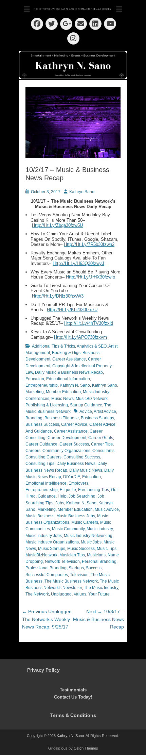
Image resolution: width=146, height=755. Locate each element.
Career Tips (102, 444)
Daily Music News (85, 470)
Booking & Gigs (66, 352)
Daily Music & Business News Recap (69, 372)
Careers (32, 450)
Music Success (81, 548)
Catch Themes (86, 748)
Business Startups (97, 418)
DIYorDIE (71, 476)
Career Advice (74, 424)
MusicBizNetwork (92, 398)
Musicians (96, 555)
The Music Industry (101, 587)
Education (34, 378)
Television (79, 574)
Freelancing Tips (93, 489)
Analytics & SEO (92, 346)
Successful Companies (46, 574)
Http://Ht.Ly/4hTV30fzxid (88, 323)
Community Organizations (66, 450)
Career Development (67, 437)
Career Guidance (41, 444)
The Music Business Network (71, 581)
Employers (78, 483)
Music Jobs (91, 542)
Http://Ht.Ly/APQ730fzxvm (80, 337)
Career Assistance (69, 359)
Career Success (74, 444)
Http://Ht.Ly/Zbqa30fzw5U (57, 225)
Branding (33, 418)
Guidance (47, 496)
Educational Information (68, 378)
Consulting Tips (39, 463)
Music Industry (100, 528)
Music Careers (84, 522)
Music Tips (106, 548)
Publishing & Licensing (46, 405)
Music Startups (51, 548)
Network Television (62, 561)
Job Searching (82, 496)
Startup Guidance (86, 405)
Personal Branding (99, 561)
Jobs (59, 503)
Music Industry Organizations (52, 542)
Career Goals (100, 437)
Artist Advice (105, 411)
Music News (62, 398)
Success (94, 568)
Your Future (99, 594)
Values (80, 594)
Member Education (63, 391)
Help (62, 496)
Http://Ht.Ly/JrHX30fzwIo (90, 277)
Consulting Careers (43, 457)
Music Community (68, 528)
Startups (76, 568)
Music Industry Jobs (43, 535)
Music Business (39, 516)
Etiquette (68, 489)
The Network (37, 594)
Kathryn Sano (81, 191)
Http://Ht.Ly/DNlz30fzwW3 (58, 296)
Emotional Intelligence (46, 483)
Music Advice (107, 509)
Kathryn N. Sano (75, 385)
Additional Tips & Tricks (53, 346)
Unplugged (61, 594)
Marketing (34, 391)
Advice (85, 411)
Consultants (103, 450)
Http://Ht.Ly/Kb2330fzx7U (72, 309)
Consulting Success (81, 457)
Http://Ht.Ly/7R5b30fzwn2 (89, 244)
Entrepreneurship (41, 385)
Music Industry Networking (88, 535)
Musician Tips (72, 555)
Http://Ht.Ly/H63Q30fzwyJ (78, 263)
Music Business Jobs (75, 516)
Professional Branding (46, 568)
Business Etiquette (61, 418)
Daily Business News (75, 463)
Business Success (42, 424)
